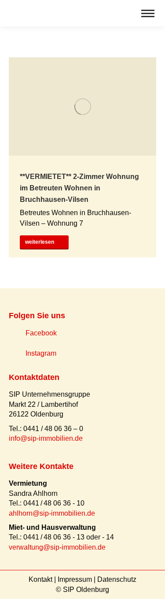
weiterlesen (39, 242)
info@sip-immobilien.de (46, 438)
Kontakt (40, 579)
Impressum (75, 579)
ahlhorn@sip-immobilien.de (52, 513)
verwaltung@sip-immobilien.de (57, 547)
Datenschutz (116, 579)
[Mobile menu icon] (148, 13)
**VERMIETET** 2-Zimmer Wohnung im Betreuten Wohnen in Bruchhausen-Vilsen (79, 188)
